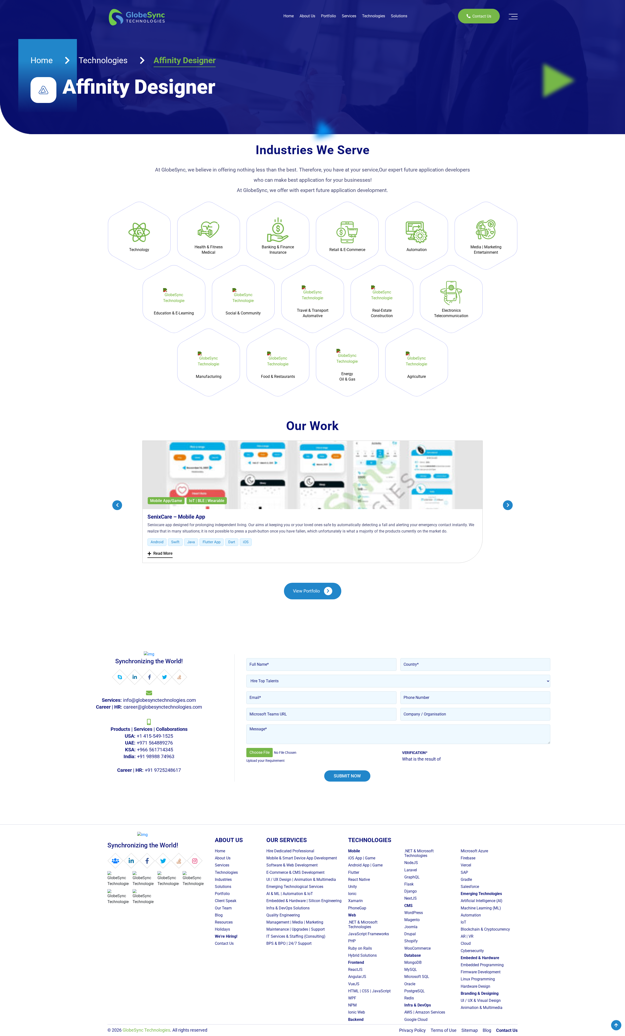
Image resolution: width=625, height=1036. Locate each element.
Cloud (466, 943)
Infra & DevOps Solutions (288, 908)
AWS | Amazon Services (424, 1012)
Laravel (410, 870)
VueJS (353, 984)
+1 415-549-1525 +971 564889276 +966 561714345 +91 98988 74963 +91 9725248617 (149, 749)
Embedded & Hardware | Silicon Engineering (304, 901)
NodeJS (411, 863)
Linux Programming (478, 979)
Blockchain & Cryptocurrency (485, 929)
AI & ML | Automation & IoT (289, 893)
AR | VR (467, 936)
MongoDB (413, 962)
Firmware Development (480, 972)
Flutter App (211, 542)
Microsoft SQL (416, 977)
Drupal (410, 934)
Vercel (466, 865)
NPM (352, 1005)
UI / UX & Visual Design (481, 1000)
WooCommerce (417, 948)
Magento (412, 919)
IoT (463, 922)
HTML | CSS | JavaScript (369, 991)
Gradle (466, 879)
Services (349, 16)
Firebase (468, 858)
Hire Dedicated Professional (290, 851)
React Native (359, 879)
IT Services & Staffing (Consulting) (295, 936)
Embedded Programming (482, 965)
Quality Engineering (283, 915)
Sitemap (469, 1030)
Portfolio (328, 16)
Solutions (399, 16)
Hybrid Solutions (362, 955)
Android (157, 542)
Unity (352, 886)
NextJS (410, 898)
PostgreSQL (414, 991)
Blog (219, 915)
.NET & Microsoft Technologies (362, 924)
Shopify (411, 941)
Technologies (373, 16)
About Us (307, 16)
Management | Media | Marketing (294, 922)
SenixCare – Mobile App (176, 517)
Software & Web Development (292, 865)
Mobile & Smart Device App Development (301, 858)
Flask (409, 884)
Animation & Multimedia (481, 1007)
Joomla (410, 927)
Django (410, 891)
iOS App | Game (361, 858)
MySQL (410, 969)
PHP (352, 941)
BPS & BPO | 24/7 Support (289, 943)
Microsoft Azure (474, 851)
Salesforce (470, 886)
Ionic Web (356, 1012)
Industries (223, 879)
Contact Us (481, 16)
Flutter (353, 872)
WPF (352, 998)
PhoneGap (357, 908)
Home (288, 16)
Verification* (414, 753)
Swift (175, 542)
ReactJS (355, 969)
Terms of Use (444, 1030)
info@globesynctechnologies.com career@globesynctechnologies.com (149, 703)
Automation (471, 915)
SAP (464, 872)
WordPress (413, 912)
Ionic (352, 893)
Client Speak (225, 901)
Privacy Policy (412, 1030)
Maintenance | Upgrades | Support (295, 929)
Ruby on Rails (360, 948)
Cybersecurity (472, 950)
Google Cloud (415, 1019)
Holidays (222, 929)
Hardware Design (475, 986)
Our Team (223, 908)
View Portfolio (306, 590)
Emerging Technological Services (294, 886)
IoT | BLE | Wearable (206, 500)
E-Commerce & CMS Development (295, 872)
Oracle (409, 984)
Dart (231, 542)
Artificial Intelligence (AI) (481, 901)
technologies (103, 60)
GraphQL (412, 877)
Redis (409, 998)
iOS (246, 542)
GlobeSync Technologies (146, 1030)
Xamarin (355, 901)
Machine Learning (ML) (481, 908)
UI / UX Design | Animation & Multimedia (301, 879)
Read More (160, 554)
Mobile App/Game (166, 500)
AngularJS (357, 977)
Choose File (260, 752)
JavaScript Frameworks (368, 934)
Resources (224, 922)
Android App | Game (365, 865)
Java (191, 542)
